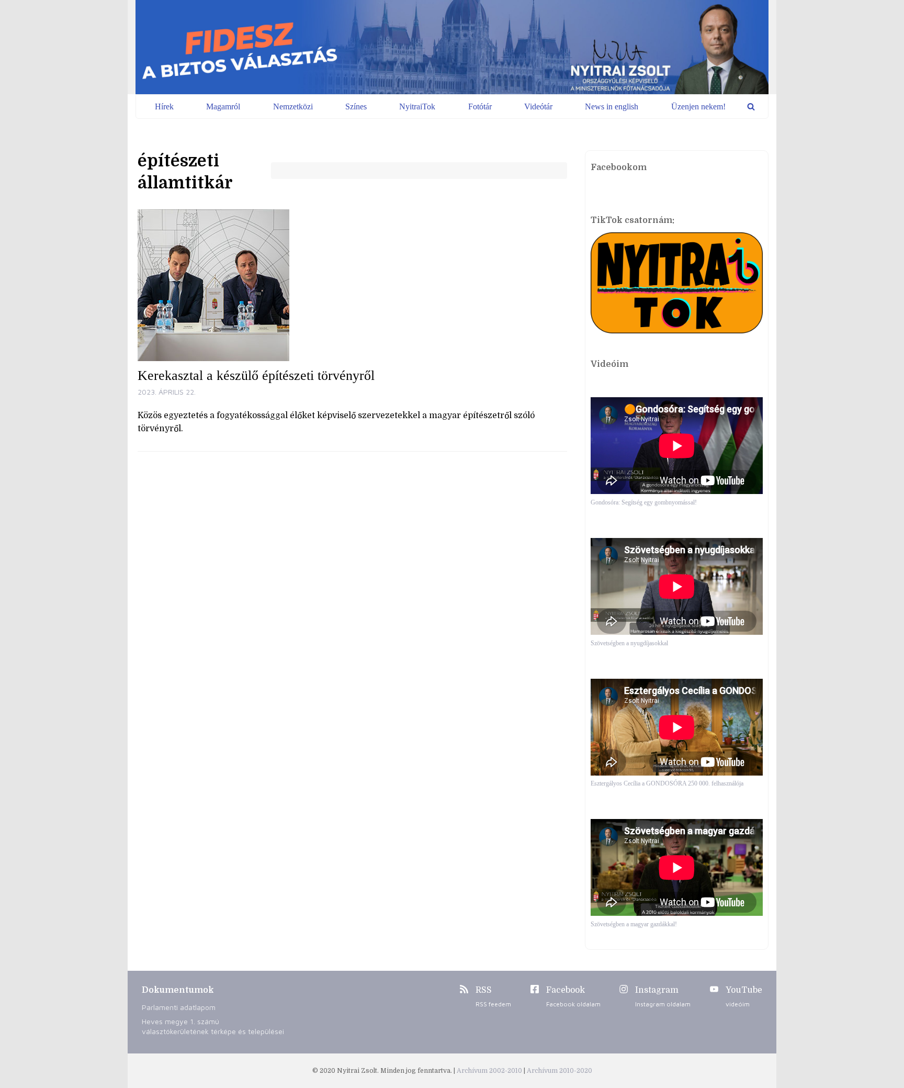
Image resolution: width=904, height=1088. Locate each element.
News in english (611, 106)
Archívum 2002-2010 (490, 1070)
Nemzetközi (293, 106)
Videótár (538, 106)
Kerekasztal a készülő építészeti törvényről (256, 375)
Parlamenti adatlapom (179, 1007)
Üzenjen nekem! (698, 106)
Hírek (164, 106)
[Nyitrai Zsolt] (452, 47)
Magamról (223, 106)
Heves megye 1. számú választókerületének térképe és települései (213, 1026)
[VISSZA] (751, 106)
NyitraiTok (417, 106)
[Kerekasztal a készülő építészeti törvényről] (352, 285)
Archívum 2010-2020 (559, 1070)
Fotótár (480, 106)
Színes (356, 106)
